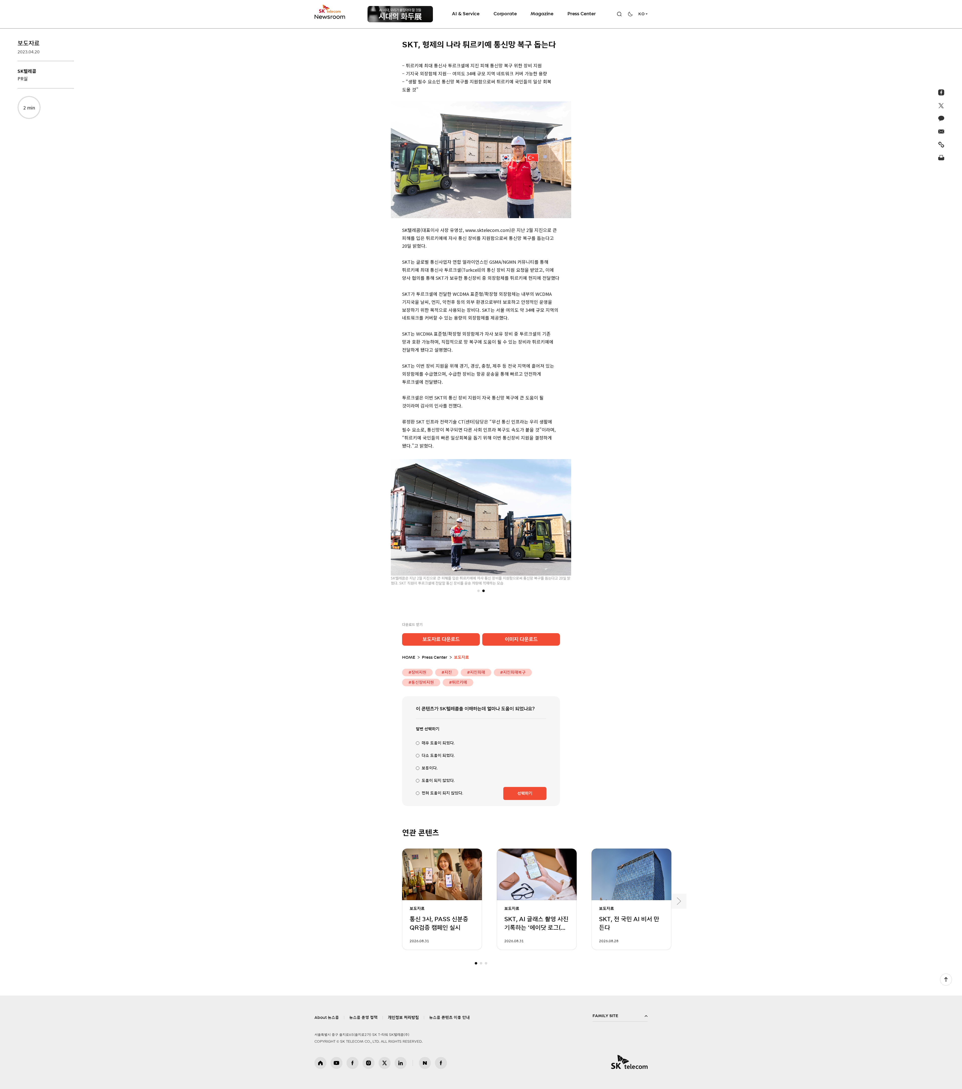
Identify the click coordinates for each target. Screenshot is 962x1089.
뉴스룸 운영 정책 (363, 1018)
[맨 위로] (946, 980)
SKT (330, 12)
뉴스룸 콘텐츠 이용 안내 (449, 1018)
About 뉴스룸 (326, 1018)
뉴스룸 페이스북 (441, 1063)
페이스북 (352, 1063)
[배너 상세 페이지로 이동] (400, 14)
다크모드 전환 (630, 14)
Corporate (505, 14)
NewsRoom (329, 16)
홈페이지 (320, 1063)
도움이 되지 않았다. (438, 781)
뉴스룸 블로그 (425, 1063)
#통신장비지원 (421, 682)
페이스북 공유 (941, 92)
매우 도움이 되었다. (438, 743)
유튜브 (336, 1063)
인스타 (369, 1063)
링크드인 (401, 1063)
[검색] (619, 14)
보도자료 (29, 44)
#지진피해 (476, 672)
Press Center (581, 14)
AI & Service (465, 14)
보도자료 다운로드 (441, 639)
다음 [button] (678, 901)
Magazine (542, 14)
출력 (941, 158)
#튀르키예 (458, 682)
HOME (408, 657)
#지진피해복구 (513, 672)
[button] (478, 590)
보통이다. (430, 768)
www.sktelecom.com (487, 230)
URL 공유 (941, 145)
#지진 (446, 672)
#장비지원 (417, 672)
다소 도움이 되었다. (438, 756)
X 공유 (941, 105)
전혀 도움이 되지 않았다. (442, 793)
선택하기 (524, 793)
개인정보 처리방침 (403, 1018)
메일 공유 (941, 131)
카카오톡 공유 (941, 118)
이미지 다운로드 (521, 639)
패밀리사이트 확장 (620, 1016)
